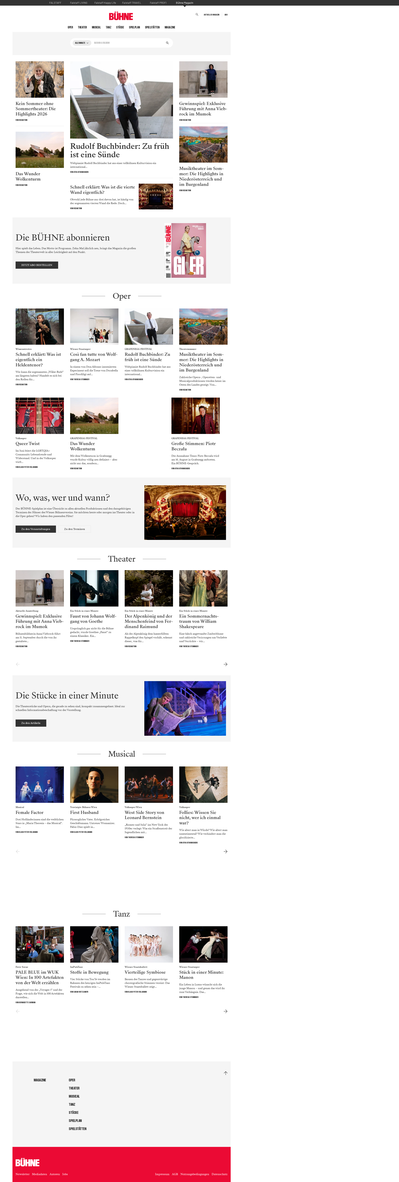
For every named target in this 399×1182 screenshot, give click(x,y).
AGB (175, 1174)
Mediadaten (39, 1174)
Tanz (108, 27)
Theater (82, 27)
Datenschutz (220, 1174)
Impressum (162, 1174)
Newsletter (22, 1174)
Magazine (170, 27)
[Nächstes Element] (225, 664)
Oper (70, 27)
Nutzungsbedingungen (194, 1174)
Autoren (55, 1174)
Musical (96, 27)
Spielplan (134, 27)
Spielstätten (152, 27)
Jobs (65, 1174)
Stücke (120, 27)
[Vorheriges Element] (18, 664)
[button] (197, 14)
